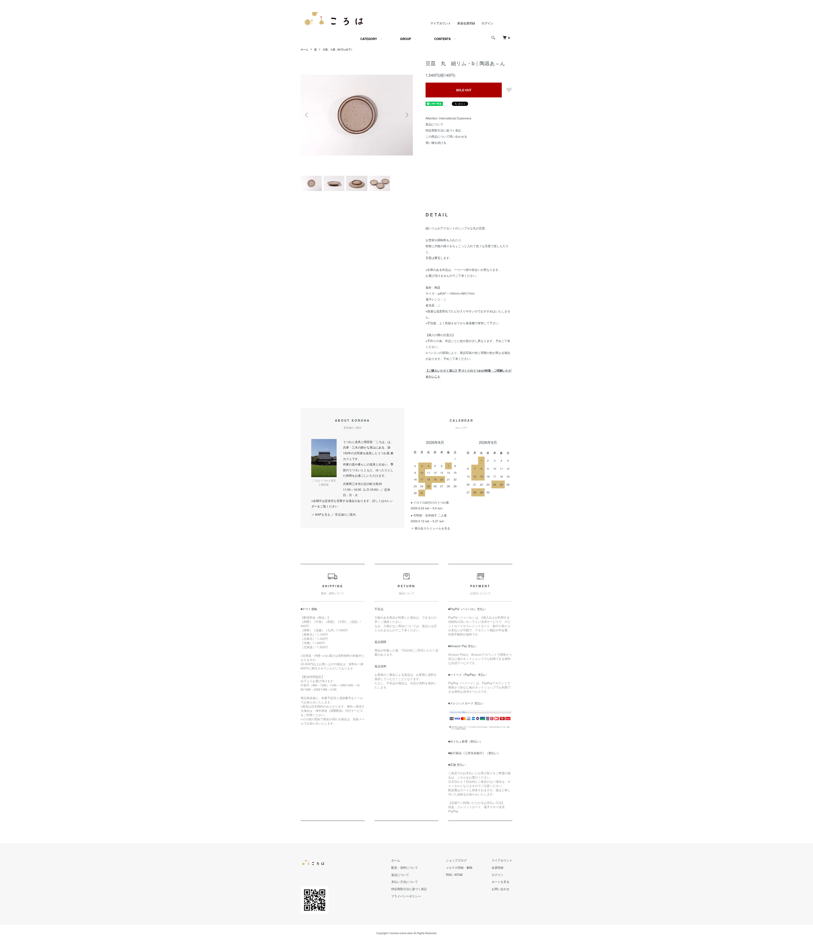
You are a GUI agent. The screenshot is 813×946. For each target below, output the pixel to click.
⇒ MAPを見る (320, 514)
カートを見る (500, 882)
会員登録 (497, 867)
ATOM (458, 875)
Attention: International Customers (448, 118)
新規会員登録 (466, 23)
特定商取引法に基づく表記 (443, 130)
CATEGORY (368, 39)
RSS (449, 875)
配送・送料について (404, 867)
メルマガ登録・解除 (459, 867)
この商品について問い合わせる (446, 136)
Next (406, 115)
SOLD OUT (463, 90)
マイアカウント (440, 23)
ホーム (304, 49)
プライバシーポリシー (406, 896)
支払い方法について (404, 882)
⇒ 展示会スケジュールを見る (430, 528)
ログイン (487, 23)
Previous (307, 115)
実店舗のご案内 (345, 514)
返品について (434, 124)
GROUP (405, 39)
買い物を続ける (436, 142)
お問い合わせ (500, 889)
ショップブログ (456, 860)
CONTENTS (442, 39)
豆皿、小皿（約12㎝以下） (338, 49)
